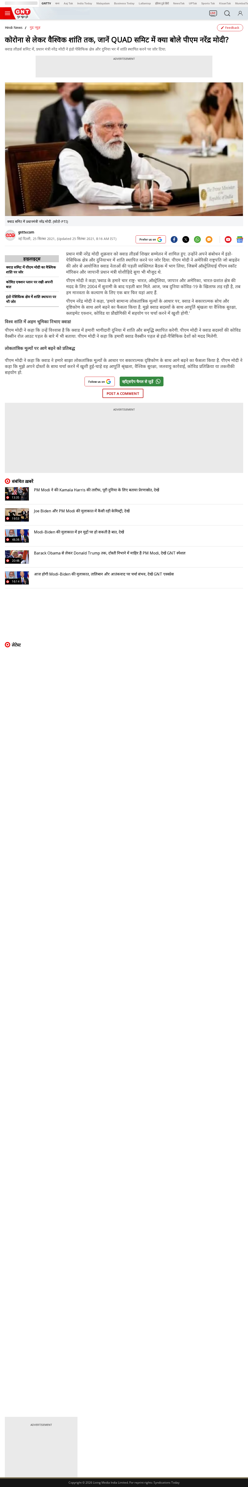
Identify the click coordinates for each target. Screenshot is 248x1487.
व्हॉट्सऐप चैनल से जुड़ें (137, 381)
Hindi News (14, 27)
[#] (185, 239)
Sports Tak (208, 3)
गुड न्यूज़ (35, 27)
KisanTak (225, 3)
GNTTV (46, 3)
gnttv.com (26, 232)
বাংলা (57, 3)
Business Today (124, 3)
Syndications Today (166, 1482)
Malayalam (103, 3)
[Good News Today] (23, 17)
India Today (84, 3)
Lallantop (145, 3)
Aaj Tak (68, 3)
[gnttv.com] (10, 235)
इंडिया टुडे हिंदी (162, 3)
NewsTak (179, 3)
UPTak (193, 3)
